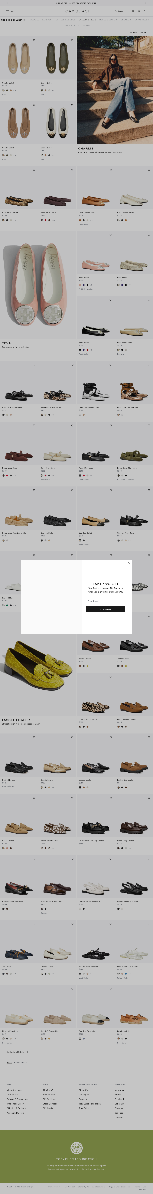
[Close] (129, 563)
